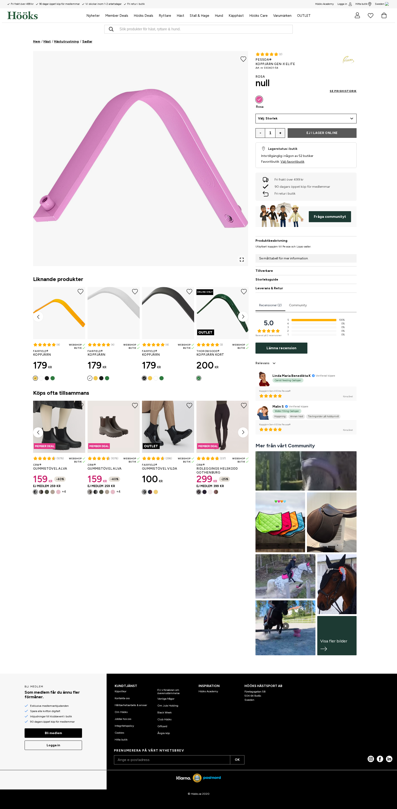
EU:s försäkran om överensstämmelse (168, 691)
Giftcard (162, 726)
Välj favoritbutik (292, 162)
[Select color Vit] (41, 378)
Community (298, 305)
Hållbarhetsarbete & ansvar (131, 705)
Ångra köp (163, 733)
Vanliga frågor (165, 698)
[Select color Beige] (52, 492)
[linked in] (389, 759)
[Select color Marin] (204, 492)
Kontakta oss (122, 698)
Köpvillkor (120, 691)
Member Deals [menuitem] (116, 16)
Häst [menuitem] (180, 16)
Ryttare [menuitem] (165, 16)
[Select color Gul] (35, 378)
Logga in (342, 4)
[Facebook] (380, 759)
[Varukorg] (384, 15)
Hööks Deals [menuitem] (143, 16)
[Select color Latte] (216, 492)
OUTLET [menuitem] (304, 16)
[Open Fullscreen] (241, 259)
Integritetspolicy (124, 725)
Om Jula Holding (167, 705)
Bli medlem (53, 733)
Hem (36, 41)
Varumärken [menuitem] (282, 16)
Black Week (164, 712)
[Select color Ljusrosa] (58, 492)
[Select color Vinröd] (150, 492)
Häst (47, 41)
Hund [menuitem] (219, 16)
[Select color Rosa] (259, 99)
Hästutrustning (66, 41)
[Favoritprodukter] (370, 15)
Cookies (119, 732)
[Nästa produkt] (243, 317)
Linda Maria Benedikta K (291, 376)
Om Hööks (121, 712)
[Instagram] (371, 759)
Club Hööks (164, 719)
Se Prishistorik (343, 91)
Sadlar (87, 41)
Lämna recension (281, 348)
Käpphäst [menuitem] (236, 16)
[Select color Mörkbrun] (41, 492)
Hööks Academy (208, 691)
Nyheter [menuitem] (93, 16)
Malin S (278, 407)
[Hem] (45, 15)
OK (237, 760)
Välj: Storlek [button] (268, 118)
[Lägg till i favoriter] (243, 59)
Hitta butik (361, 4)
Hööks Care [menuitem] (258, 16)
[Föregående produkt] (38, 317)
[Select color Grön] (52, 378)
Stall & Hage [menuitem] (199, 16)
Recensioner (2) (270, 305)
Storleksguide (266, 279)
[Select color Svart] (47, 378)
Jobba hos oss (123, 719)
